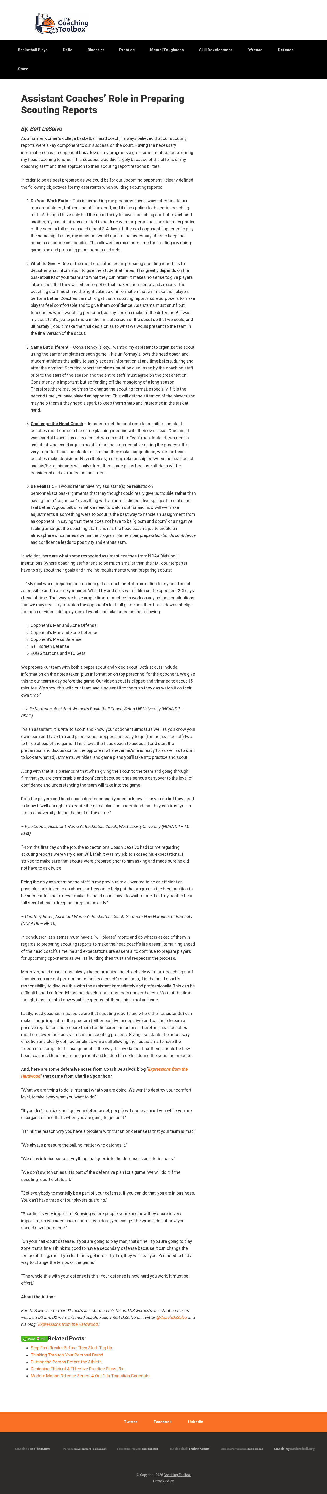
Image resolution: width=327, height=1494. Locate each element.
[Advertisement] (265, 212)
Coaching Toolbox (177, 1475)
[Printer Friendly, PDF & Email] (34, 1338)
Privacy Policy (163, 1481)
